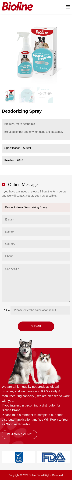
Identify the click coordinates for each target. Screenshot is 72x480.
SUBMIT (36, 326)
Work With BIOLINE (19, 434)
